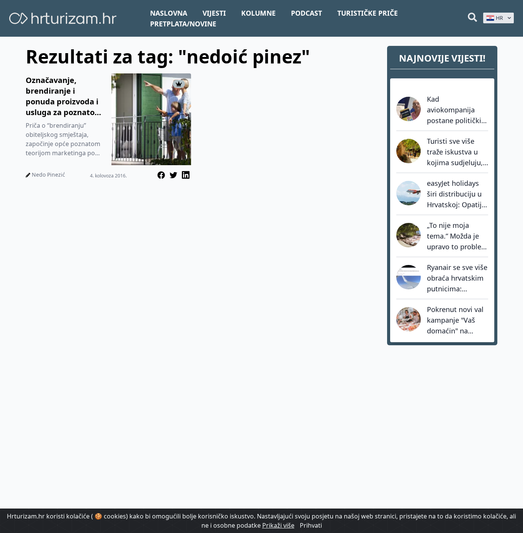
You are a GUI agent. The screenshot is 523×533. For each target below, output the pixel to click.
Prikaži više (278, 525)
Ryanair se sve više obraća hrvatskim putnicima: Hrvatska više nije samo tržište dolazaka (457, 278)
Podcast (306, 13)
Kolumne (258, 13)
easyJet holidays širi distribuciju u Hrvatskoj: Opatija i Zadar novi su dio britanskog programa (457, 194)
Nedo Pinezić (48, 174)
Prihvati (311, 525)
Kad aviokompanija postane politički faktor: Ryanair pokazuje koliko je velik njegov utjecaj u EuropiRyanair (456, 110)
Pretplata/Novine (183, 23)
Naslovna (168, 13)
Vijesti (214, 13)
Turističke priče (367, 13)
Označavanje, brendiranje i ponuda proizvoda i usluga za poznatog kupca (63, 96)
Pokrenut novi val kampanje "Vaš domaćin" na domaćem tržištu (455, 320)
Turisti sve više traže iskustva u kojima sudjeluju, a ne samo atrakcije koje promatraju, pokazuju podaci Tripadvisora (455, 152)
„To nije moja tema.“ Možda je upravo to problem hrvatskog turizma (457, 236)
